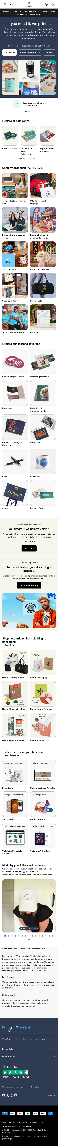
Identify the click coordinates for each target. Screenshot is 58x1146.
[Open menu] (5, 4)
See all (8, 645)
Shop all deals (35, 14)
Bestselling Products (30, 52)
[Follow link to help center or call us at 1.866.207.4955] (46, 4)
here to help (19, 1039)
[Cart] (53, 4)
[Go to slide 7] (30, 158)
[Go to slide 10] (37, 158)
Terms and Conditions (11, 1126)
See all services (12, 755)
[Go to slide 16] (25, 939)
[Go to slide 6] (22, 936)
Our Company (8, 1056)
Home (18, 1122)
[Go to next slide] (54, 103)
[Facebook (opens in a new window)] (3, 1095)
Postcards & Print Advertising (26, 151)
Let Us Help (7, 1049)
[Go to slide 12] (42, 936)
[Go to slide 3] (32, 111)
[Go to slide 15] (52, 936)
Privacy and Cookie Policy (32, 1122)
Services (49, 52)
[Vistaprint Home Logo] (29, 4)
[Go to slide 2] (29, 111)
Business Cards (9, 148)
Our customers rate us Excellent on (20, 1087)
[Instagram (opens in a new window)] (11, 1095)
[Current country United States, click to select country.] (52, 1095)
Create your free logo (29, 585)
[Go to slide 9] (34, 158)
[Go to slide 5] (27, 158)
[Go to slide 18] (32, 939)
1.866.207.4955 (8, 1122)
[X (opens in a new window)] (7, 1095)
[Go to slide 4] (15, 936)
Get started (29, 548)
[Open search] (11, 4)
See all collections (36, 168)
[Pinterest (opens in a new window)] (15, 1095)
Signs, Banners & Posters (47, 150)
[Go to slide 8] (29, 936)
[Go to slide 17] (29, 939)
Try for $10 (10, 52)
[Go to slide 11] (39, 936)
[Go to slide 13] (46, 936)
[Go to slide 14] (49, 936)
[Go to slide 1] (25, 111)
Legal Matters (27, 1126)
